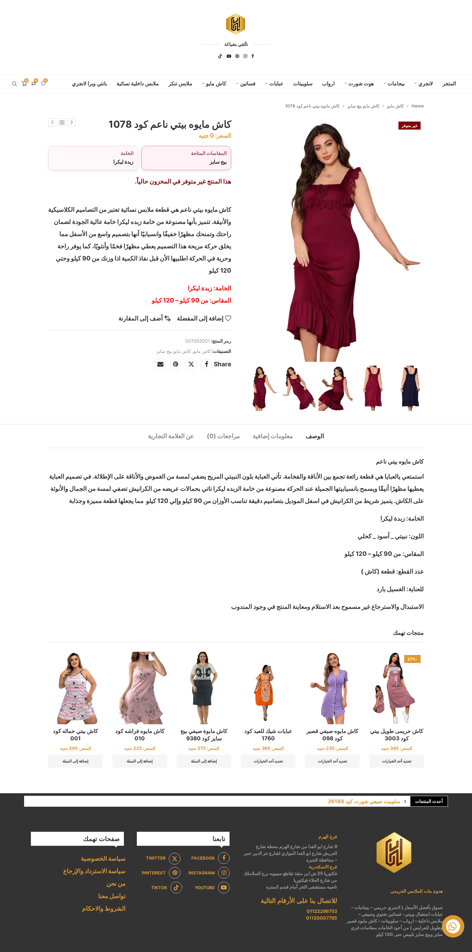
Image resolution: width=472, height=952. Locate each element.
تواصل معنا (112, 896)
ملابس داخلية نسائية (138, 83)
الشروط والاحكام (104, 908)
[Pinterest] (237, 56)
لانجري (425, 83)
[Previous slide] (247, 388)
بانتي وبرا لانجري (89, 83)
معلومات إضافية (273, 436)
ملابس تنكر (180, 83)
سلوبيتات (302, 83)
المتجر (449, 83)
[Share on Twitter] (191, 364)
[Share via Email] (160, 364)
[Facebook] (252, 56)
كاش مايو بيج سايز (363, 105)
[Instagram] (245, 56)
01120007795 (321, 918)
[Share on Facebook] (206, 364)
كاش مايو (216, 83)
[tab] (314, 436)
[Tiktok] (220, 56)
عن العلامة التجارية (171, 436)
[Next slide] (417, 388)
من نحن (116, 883)
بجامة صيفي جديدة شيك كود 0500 (363, 803)
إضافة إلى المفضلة (200, 318)
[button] (405, 801)
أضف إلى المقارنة (140, 318)
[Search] (14, 83)
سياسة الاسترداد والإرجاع (94, 871)
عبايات (276, 83)
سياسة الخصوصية (103, 858)
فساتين (248, 83)
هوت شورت (361, 83)
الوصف (315, 436)
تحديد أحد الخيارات (396, 761)
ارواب (328, 83)
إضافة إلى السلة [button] (204, 761)
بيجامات (396, 83)
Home (418, 105)
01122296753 (322, 911)
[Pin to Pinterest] (175, 364)
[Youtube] (229, 56)
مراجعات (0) (223, 436)
